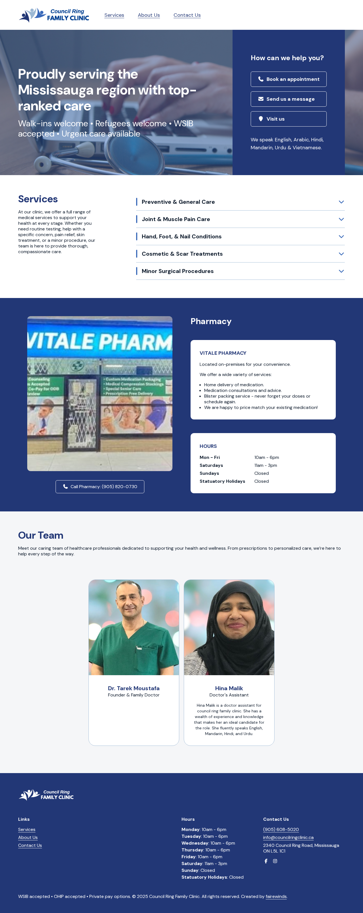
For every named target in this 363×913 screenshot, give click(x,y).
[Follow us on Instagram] (275, 861)
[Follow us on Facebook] (266, 861)
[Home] (54, 15)
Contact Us (187, 15)
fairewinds (276, 896)
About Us (149, 15)
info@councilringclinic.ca (288, 837)
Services (114, 15)
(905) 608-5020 (281, 829)
